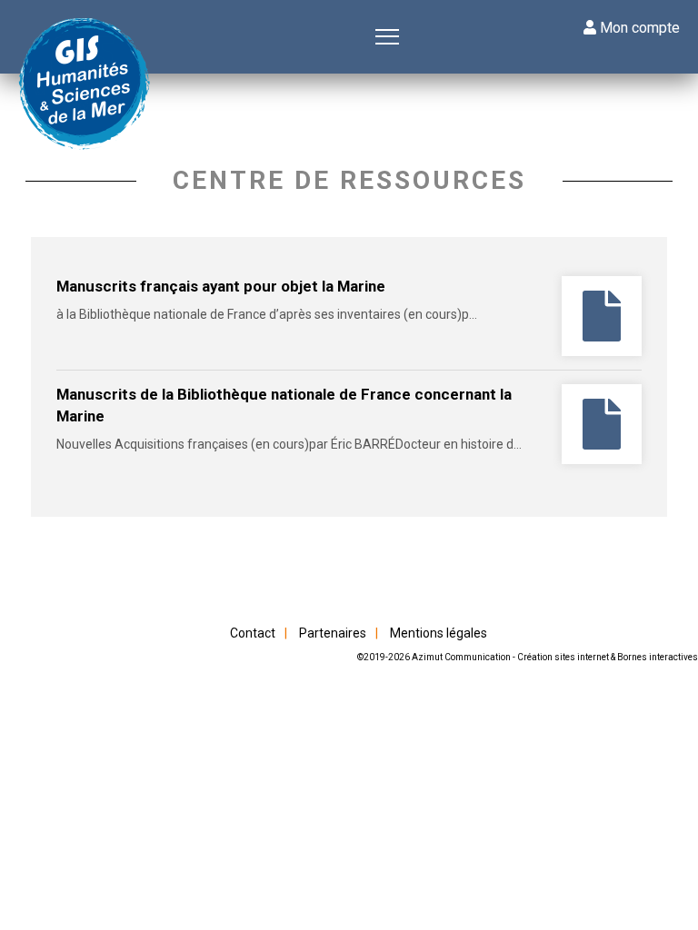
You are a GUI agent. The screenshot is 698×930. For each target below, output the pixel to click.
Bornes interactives (657, 657)
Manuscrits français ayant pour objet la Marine (220, 286)
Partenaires (332, 633)
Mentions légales (438, 633)
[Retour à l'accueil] (86, 86)
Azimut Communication (461, 657)
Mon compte (638, 27)
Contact (252, 633)
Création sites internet (563, 657)
